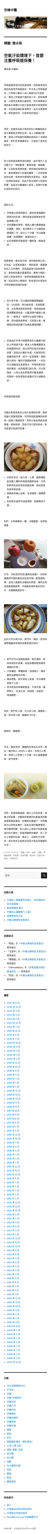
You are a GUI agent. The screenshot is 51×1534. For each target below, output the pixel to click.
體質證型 (11, 1481)
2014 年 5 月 (13, 1218)
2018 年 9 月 (13, 1102)
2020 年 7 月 (13, 1050)
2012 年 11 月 (13, 1242)
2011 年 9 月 (13, 1278)
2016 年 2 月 (13, 1158)
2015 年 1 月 (13, 1198)
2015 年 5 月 (13, 1186)
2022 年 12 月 (14, 1022)
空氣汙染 (40, 855)
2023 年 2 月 (13, 1018)
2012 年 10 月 (13, 1246)
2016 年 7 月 (13, 1142)
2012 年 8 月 (13, 1254)
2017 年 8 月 (13, 1118)
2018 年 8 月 (13, 1106)
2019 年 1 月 (13, 1086)
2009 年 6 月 (13, 1334)
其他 (9, 1433)
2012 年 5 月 (13, 1266)
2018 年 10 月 (14, 1098)
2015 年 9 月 (13, 1178)
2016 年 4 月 (13, 1150)
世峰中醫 (10, 10)
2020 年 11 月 (14, 1042)
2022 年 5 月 (13, 1026)
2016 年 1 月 (13, 1162)
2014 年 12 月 (13, 1202)
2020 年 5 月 (13, 1054)
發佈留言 (14, 858)
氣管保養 (24, 855)
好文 (28, 852)
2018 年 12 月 (13, 1090)
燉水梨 (32, 855)
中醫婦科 (11, 1413)
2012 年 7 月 (13, 1258)
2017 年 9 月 (13, 1114)
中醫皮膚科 (12, 1417)
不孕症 (10, 1389)
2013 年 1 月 (13, 1234)
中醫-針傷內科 (14, 1397)
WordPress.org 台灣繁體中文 (22, 1517)
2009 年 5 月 (13, 1338)
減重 (9, 1461)
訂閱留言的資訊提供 (17, 1513)
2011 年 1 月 (13, 1294)
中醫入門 (11, 1405)
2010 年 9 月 (13, 1310)
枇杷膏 (16, 855)
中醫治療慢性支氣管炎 (18, 919)
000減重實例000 (16, 1385)
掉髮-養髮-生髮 (15, 1449)
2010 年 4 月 (13, 1318)
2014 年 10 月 (13, 1210)
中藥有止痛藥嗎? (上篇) (19, 912)
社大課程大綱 (13, 1465)
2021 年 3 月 (13, 1038)
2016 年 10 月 (13, 1138)
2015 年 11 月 (13, 1170)
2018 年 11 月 (13, 1094)
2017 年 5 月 (13, 1126)
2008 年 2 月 (13, 1354)
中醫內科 (11, 1409)
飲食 (34, 852)
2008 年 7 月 (13, 1346)
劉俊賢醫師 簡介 (15, 908)
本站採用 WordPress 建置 (25, 1528)
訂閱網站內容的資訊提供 (19, 1509)
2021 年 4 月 (13, 1034)
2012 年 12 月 (13, 1238)
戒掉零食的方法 (15, 915)
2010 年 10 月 (14, 1306)
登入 (9, 1505)
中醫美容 (11, 1421)
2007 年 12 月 (14, 1362)
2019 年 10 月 (13, 1066)
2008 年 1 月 (13, 1358)
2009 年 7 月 (13, 1330)
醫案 (9, 1473)
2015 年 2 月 (13, 1194)
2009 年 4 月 (13, 1342)
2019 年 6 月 (13, 1070)
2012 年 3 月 (13, 1274)
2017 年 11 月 (13, 1110)
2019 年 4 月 (13, 1074)
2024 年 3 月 (13, 1010)
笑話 (9, 1469)
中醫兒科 (11, 1401)
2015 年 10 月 (13, 1174)
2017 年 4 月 (13, 1130)
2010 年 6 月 (13, 1314)
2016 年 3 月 (13, 1154)
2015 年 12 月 (13, 1166)
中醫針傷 (11, 1425)
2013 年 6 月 (13, 1226)
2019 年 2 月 (13, 1082)
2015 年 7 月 (13, 1182)
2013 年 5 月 (13, 1230)
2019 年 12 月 (13, 1062)
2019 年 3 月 (13, 1078)
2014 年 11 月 (13, 1206)
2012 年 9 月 (13, 1250)
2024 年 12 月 (14, 1006)
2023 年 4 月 (13, 1014)
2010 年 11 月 (13, 1302)
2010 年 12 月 (13, 1298)
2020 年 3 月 (13, 1058)
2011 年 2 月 (13, 1290)
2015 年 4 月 (13, 1190)
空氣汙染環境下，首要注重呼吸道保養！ (24, 58)
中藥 (9, 1393)
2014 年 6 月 (13, 1214)
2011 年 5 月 (13, 1286)
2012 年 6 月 (13, 1262)
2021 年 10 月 (13, 1030)
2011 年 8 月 (13, 1282)
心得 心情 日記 (14, 1445)
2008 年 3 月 (13, 1350)
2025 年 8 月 (13, 1002)
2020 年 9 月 (13, 1046)
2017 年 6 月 (13, 1122)
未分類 (10, 1453)
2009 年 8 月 (13, 1326)
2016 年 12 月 (13, 1134)
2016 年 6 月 (13, 1146)
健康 (23, 852)
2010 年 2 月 (13, 1322)
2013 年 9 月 (13, 1222)
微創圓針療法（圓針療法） (20, 1441)
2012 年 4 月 (13, 1270)
